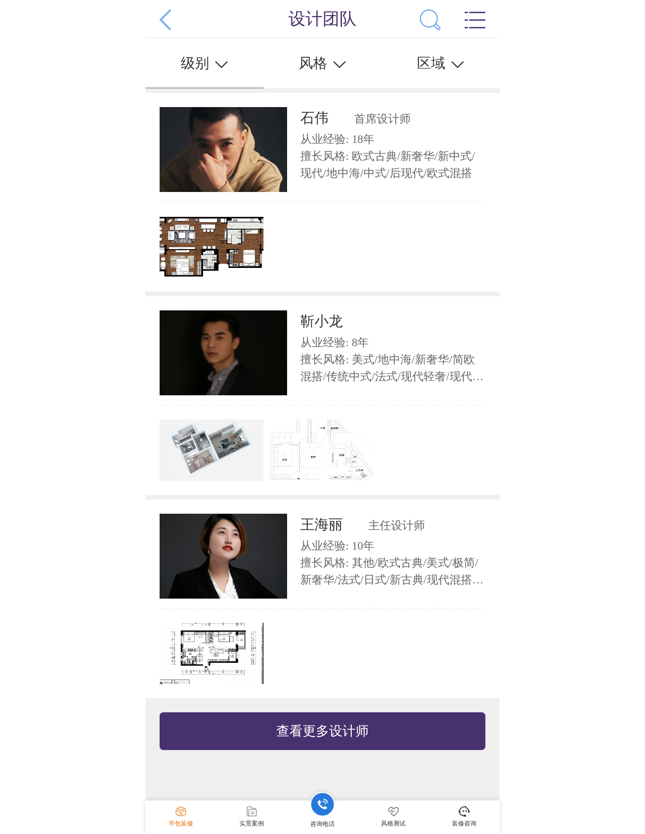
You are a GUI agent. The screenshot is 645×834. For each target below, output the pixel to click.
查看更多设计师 (322, 731)
